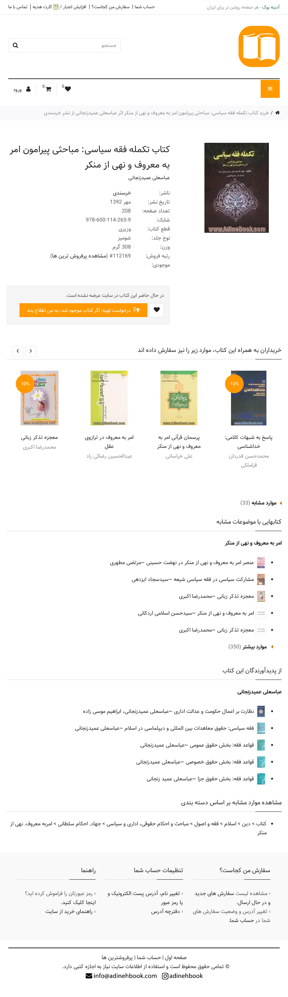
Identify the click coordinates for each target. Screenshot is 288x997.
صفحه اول (176, 957)
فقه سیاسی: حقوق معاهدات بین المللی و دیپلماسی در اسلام (189, 728)
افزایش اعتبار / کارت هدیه (59, 7)
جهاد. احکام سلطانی (79, 823)
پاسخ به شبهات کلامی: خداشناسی (249, 442)
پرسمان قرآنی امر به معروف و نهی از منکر (179, 442)
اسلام (230, 823)
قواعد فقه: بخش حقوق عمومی (222, 745)
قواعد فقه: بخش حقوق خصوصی (220, 761)
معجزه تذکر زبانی (39, 437)
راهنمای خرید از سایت (69, 911)
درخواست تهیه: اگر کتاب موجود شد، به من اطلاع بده (79, 310)
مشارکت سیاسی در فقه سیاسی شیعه (214, 579)
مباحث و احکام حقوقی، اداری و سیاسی (147, 823)
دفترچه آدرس (165, 911)
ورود (18, 89)
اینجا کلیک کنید (79, 902)
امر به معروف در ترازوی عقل (109, 442)
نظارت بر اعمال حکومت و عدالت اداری (214, 711)
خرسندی (122, 193)
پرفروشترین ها (117, 957)
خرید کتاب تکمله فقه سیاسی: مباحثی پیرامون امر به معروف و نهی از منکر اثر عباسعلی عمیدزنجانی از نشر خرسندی (156, 113)
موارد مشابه (264, 502)
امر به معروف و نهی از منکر (253, 543)
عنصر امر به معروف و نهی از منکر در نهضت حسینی (200, 562)
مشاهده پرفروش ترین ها (79, 255)
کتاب (261, 823)
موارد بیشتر (255, 646)
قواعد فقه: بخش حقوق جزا (226, 778)
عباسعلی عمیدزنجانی (149, 178)
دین (246, 823)
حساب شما (145, 6)
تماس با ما (17, 6)
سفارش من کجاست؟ (110, 6)
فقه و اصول (206, 823)
